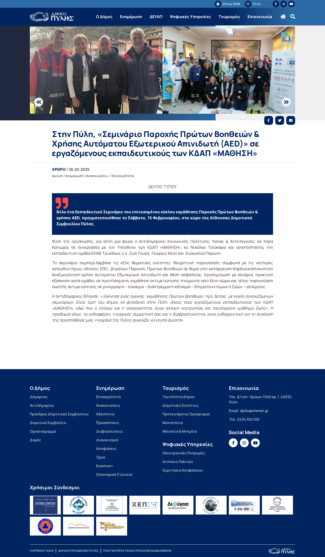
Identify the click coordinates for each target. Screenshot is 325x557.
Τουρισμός (229, 16)
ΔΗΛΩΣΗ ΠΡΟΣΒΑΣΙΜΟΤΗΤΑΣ (78, 551)
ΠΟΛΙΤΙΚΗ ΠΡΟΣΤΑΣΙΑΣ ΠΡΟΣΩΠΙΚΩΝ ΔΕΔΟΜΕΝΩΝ (137, 551)
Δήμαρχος (39, 396)
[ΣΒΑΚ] (244, 505)
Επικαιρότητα (123, 176)
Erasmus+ (104, 465)
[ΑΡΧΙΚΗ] (283, 16)
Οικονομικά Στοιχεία (114, 474)
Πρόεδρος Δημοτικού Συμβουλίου (59, 414)
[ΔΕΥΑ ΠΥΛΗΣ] (277, 505)
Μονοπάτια (172, 422)
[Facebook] (268, 120)
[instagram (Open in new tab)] (283, 4)
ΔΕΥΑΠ (156, 16)
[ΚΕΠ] (144, 505)
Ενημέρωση (131, 16)
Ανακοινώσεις (97, 176)
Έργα (100, 457)
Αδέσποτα (105, 414)
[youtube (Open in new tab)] (291, 4)
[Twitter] (279, 120)
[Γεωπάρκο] (211, 505)
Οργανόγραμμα (43, 431)
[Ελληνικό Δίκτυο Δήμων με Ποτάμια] (78, 505)
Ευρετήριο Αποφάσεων (182, 470)
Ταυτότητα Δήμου (178, 396)
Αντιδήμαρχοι (42, 405)
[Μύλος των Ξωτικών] (111, 526)
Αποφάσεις (106, 448)
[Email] (290, 120)
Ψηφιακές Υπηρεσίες (190, 16)
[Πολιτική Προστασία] (45, 526)
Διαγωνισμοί (107, 440)
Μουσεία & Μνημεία (179, 431)
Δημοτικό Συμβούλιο (48, 422)
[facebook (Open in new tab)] (276, 4)
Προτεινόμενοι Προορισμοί (186, 414)
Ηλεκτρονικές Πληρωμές (183, 453)
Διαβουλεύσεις (109, 431)
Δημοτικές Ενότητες (180, 405)
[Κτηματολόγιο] (78, 526)
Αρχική (57, 176)
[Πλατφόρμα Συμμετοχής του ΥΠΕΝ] (45, 505)
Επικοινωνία (260, 16)
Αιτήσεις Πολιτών (177, 461)
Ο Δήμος (104, 16)
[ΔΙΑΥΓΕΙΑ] (177, 505)
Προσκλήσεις (107, 422)
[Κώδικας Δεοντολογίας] (111, 505)
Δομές (35, 440)
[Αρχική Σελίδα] (52, 16)
